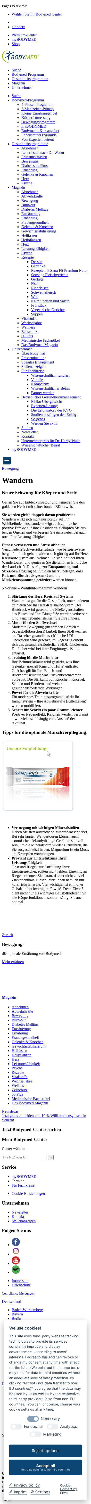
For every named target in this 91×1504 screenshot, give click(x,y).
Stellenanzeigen (33, 366)
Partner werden (42, 393)
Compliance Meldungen (18, 1293)
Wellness (28, 327)
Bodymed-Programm (28, 74)
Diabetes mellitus (34, 166)
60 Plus (27, 336)
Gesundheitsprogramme (30, 79)
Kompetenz (40, 384)
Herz (25, 179)
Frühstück (38, 305)
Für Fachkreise (32, 371)
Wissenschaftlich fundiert (50, 375)
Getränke (38, 266)
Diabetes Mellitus (34, 209)
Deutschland (11, 1301)
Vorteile (37, 380)
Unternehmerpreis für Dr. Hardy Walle (50, 441)
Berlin (16, 1318)
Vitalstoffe (29, 318)
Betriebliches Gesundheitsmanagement (51, 397)
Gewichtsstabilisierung (38, 231)
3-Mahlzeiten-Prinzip (37, 109)
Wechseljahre (31, 323)
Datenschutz (21, 1285)
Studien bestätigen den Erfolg (53, 415)
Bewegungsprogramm (38, 122)
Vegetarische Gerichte (48, 310)
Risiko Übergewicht (46, 401)
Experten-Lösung (44, 406)
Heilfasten (29, 235)
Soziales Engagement (37, 362)
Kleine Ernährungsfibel (39, 113)
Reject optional (45, 1450)
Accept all (45, 1467)
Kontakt (27, 436)
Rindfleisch (40, 288)
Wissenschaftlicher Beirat (50, 388)
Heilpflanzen (31, 240)
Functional (33, 1426)
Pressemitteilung (33, 358)
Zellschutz (29, 332)
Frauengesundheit (35, 222)
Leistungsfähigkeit (35, 249)
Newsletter (29, 432)
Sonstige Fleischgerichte (49, 275)
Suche (16, 70)
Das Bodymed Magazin (39, 345)
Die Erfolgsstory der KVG (51, 410)
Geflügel (37, 279)
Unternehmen (22, 87)
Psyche (26, 183)
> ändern (18, 27)
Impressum (20, 1281)
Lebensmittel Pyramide (39, 135)
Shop (16, 44)
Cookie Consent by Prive (68, 1489)
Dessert (36, 262)
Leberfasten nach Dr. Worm (42, 152)
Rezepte (27, 257)
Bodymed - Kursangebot (40, 131)
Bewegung (29, 161)
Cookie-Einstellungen (28, 1193)
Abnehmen (29, 148)
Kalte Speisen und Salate (50, 301)
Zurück (7, 935)
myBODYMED (24, 39)
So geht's (38, 419)
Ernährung (29, 170)
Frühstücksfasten (34, 157)
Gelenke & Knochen (37, 174)
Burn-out (28, 205)
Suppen (37, 314)
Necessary (50, 1418)
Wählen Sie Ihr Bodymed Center (37, 14)
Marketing (52, 1434)
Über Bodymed (33, 353)
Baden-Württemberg (27, 1310)
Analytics (68, 1426)
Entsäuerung (31, 214)
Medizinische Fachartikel (40, 340)
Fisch (35, 283)
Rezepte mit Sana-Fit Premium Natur (59, 270)
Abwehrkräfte (32, 196)
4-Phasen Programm (36, 104)
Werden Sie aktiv (44, 423)
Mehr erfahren (13, 962)
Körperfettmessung (35, 118)
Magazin (18, 83)
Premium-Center (24, 35)
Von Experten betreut (37, 139)
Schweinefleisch (43, 292)
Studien (27, 428)
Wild (34, 297)
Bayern (17, 1314)
